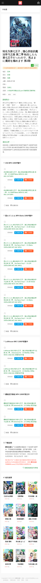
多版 (9, 94)
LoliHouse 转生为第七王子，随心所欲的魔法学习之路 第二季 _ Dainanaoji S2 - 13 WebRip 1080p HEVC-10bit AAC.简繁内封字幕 (20, 353)
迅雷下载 (19, 180)
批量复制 (15, 205)
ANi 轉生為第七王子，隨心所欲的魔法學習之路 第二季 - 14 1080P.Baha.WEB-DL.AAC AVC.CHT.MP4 (20, 192)
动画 (8, 78)
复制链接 (10, 180)
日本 (8, 71)
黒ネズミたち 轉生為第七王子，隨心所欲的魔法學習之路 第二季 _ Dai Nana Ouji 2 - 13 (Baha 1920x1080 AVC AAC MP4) (20, 245)
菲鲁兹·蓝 (16, 90)
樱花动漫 (12, 580)
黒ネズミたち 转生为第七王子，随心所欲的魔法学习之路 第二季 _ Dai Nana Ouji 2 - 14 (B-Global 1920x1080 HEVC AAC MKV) (20, 282)
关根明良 (26, 90)
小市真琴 (10, 90)
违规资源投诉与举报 (31, 468)
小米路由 (29, 180)
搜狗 (22, 580)
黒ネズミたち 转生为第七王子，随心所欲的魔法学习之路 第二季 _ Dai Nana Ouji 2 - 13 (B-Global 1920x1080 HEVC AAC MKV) (20, 227)
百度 (18, 580)
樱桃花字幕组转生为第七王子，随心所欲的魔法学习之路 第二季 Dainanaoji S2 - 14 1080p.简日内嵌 (20, 420)
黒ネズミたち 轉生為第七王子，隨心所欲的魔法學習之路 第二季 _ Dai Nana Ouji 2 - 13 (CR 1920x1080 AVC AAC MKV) (20, 263)
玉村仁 (9, 87)
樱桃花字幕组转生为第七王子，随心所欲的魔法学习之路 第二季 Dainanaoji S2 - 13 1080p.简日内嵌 (20, 404)
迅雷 (27, 580)
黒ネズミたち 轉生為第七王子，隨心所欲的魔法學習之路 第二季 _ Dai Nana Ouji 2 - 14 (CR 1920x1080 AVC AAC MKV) (20, 318)
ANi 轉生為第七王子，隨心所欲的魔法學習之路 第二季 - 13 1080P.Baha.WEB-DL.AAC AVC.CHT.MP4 (20, 174)
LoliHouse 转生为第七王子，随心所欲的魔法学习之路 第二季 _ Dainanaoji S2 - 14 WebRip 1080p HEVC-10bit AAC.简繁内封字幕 (20, 371)
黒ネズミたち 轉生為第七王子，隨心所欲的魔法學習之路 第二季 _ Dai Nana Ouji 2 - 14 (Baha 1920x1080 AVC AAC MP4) (20, 300)
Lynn (21, 90)
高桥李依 (32, 90)
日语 (8, 75)
